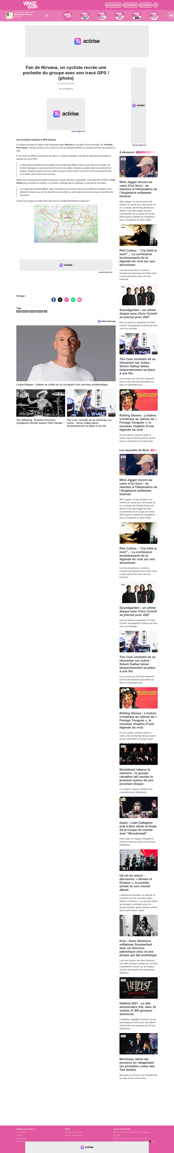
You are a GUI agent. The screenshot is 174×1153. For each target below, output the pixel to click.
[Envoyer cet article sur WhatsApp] (72, 301)
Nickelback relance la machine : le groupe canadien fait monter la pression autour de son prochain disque (136, 777)
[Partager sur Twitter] (59, 301)
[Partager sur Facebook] (53, 301)
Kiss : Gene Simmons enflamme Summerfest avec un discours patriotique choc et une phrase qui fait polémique (138, 948)
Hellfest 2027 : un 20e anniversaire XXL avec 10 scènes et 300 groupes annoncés (137, 1009)
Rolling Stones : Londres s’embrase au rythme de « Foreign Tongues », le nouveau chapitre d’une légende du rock (138, 422)
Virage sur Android (74, 1135)
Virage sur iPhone (73, 1132)
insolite (32, 311)
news (19, 311)
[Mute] (46, 16)
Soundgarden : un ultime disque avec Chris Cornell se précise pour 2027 (138, 313)
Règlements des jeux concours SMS (130, 1138)
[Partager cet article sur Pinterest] (66, 301)
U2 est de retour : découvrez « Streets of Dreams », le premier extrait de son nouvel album (135, 882)
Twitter (19, 1135)
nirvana (25, 311)
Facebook (21, 1132)
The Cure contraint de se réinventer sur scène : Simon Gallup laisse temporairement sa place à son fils (137, 366)
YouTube (20, 1141)
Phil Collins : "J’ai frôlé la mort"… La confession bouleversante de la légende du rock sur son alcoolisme (138, 257)
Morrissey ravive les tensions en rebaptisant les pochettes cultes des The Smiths (137, 1064)
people (39, 311)
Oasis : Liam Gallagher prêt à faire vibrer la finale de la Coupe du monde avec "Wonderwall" (138, 828)
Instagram (21, 1138)
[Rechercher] (155, 5)
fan (45, 311)
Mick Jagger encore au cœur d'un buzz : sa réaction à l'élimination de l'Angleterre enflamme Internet (138, 189)
